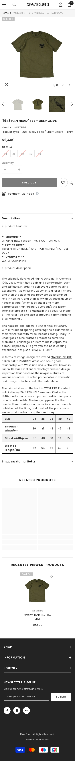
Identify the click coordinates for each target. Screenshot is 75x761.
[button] (63, 85)
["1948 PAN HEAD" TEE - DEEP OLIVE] (37, 589)
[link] (19, 542)
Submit (61, 696)
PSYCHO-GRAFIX (61, 357)
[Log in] (61, 5)
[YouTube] (26, 710)
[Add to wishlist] (63, 182)
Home (5, 12)
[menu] (4, 4)
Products (18, 12)
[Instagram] (16, 710)
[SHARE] (70, 182)
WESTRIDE (20, 127)
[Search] (14, 4)
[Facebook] (7, 710)
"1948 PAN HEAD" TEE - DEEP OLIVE (37, 616)
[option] (37, 53)
